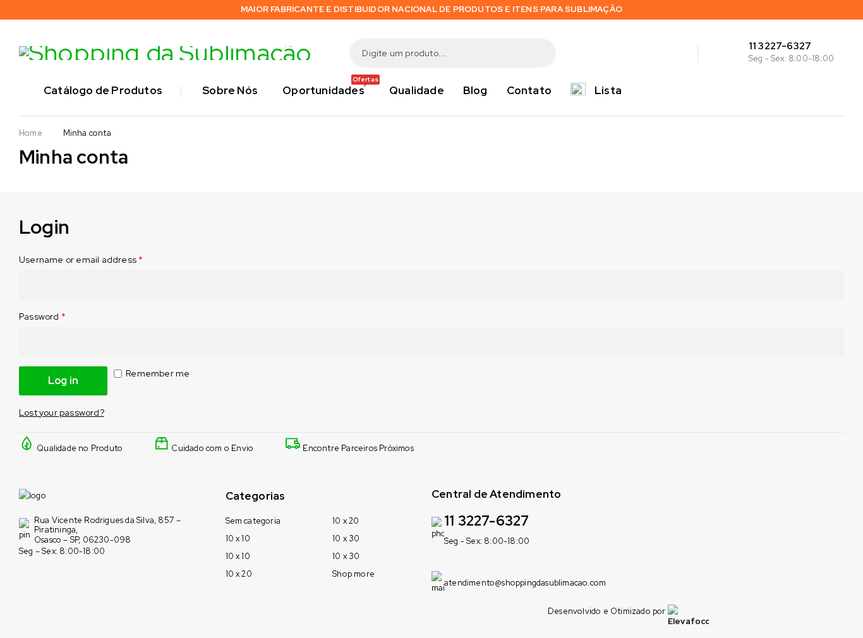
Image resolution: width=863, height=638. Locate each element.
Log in (63, 380)
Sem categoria (253, 520)
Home (30, 133)
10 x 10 (238, 538)
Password (42, 316)
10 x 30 (345, 538)
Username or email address (81, 259)
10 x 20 (239, 574)
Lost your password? (61, 412)
